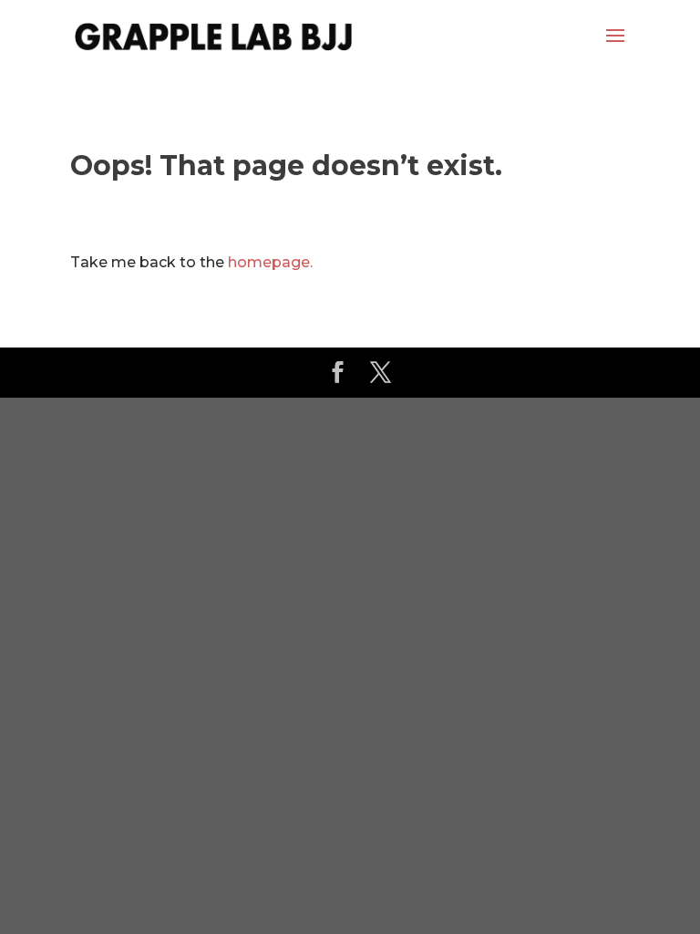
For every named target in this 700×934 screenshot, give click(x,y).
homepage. (270, 262)
